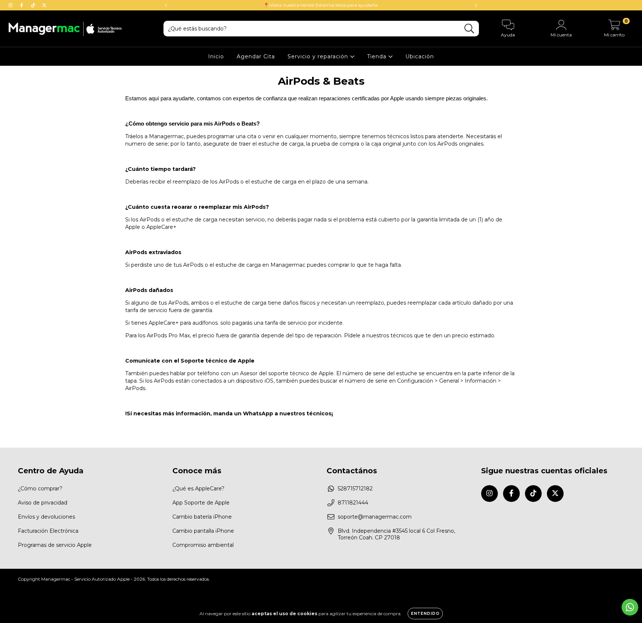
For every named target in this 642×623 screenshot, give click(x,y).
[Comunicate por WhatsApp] (630, 607)
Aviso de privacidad (42, 502)
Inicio (216, 56)
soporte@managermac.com (375, 516)
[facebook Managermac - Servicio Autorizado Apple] (22, 5)
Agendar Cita (256, 56)
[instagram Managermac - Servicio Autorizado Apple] (11, 5)
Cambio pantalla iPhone (203, 531)
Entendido (425, 613)
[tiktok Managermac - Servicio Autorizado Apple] (33, 5)
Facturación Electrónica (48, 531)
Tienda (377, 56)
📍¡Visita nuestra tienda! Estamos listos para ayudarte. (321, 5)
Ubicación (419, 56)
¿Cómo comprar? (40, 488)
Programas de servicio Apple (55, 545)
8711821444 (353, 502)
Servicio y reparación (319, 56)
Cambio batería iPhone (202, 516)
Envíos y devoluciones (46, 516)
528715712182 (355, 488)
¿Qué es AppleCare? (198, 488)
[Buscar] (469, 29)
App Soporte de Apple (201, 502)
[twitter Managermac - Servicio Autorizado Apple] (44, 5)
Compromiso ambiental (203, 545)
